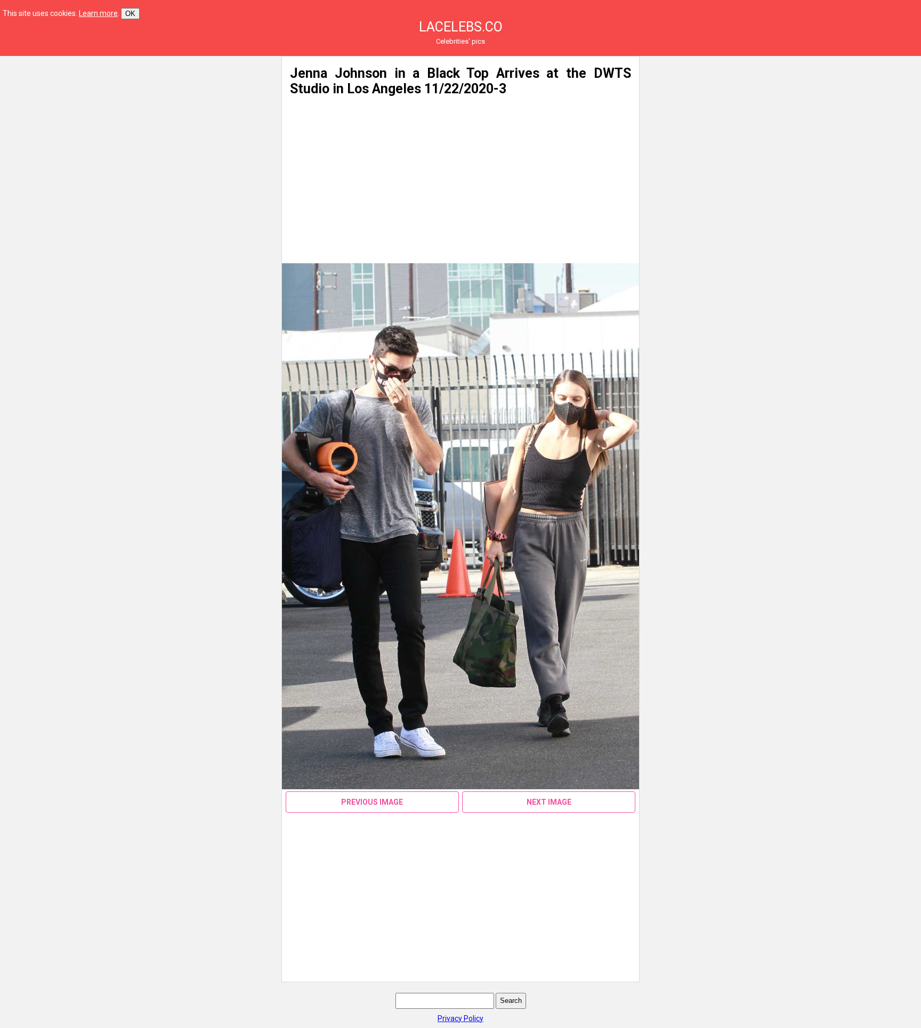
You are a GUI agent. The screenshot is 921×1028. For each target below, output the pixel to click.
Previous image (372, 802)
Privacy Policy (460, 1018)
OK (130, 14)
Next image (549, 802)
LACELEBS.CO (461, 27)
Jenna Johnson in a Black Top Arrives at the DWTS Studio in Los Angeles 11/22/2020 (460, 81)
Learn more (98, 13)
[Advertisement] (169, 130)
